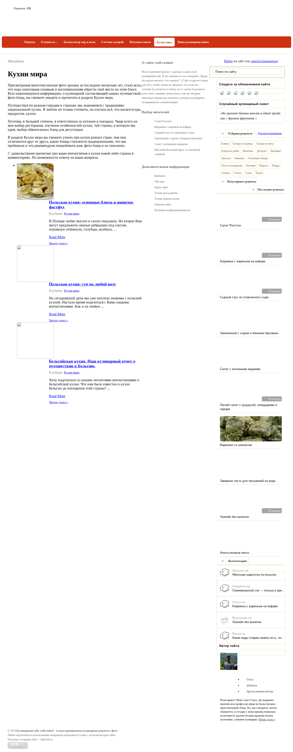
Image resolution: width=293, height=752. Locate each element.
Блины (225, 143)
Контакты (160, 175)
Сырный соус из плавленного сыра (174, 132)
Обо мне (159, 181)
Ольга (250, 679)
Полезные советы (140, 42)
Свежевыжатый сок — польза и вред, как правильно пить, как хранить (258, 590)
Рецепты (29, 42)
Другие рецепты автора (260, 691)
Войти (228, 61)
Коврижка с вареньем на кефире (255, 606)
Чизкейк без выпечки (246, 622)
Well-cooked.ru (16, 60)
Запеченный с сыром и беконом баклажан (178, 138)
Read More (57, 237)
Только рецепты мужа (167, 198)
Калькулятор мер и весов (79, 42)
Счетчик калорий (112, 42)
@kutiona (252, 685)
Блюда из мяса (265, 143)
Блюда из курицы (243, 143)
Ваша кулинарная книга (193, 42)
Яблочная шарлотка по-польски (254, 574)
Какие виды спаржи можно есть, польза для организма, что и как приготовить (258, 637)
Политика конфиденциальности (172, 210)
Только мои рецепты (166, 193)
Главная (15, 42)
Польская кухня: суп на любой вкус (82, 284)
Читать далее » (58, 243)
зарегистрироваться (264, 61)
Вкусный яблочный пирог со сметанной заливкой (177, 152)
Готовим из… (49, 42)
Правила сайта (163, 204)
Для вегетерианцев (270, 133)
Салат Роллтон (163, 121)
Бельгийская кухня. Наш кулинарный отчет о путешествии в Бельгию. (92, 363)
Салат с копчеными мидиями (171, 144)
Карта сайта (161, 187)
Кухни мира (164, 42)
